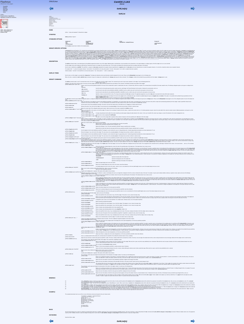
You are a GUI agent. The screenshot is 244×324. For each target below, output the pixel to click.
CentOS (5, 6)
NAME (50, 16)
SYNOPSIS (51, 17)
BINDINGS (51, 23)
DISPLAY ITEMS (52, 21)
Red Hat (5, 9)
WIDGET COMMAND (53, 22)
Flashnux (6, 2)
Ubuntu (5, 10)
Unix (4, 12)
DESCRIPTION (52, 20)
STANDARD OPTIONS (53, 18)
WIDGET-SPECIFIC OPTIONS (54, 19)
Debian (5, 8)
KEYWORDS (51, 25)
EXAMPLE (51, 24)
